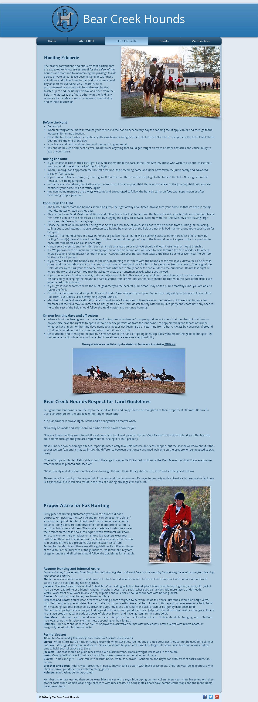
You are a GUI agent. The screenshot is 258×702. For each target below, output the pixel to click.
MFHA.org (170, 344)
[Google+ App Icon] (217, 697)
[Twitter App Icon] (211, 697)
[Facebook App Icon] (205, 697)
